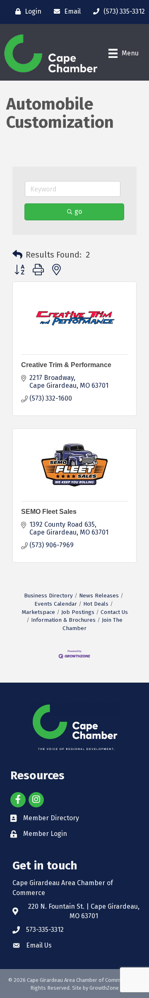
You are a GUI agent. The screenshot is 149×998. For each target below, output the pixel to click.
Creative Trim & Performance (66, 364)
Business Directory (48, 595)
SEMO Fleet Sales (49, 511)
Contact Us (114, 612)
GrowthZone (104, 988)
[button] (17, 254)
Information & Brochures (63, 619)
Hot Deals (95, 603)
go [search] (78, 211)
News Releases (99, 595)
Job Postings (77, 612)
